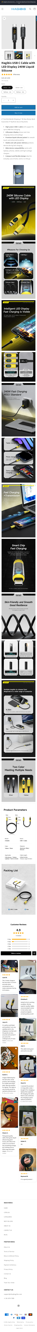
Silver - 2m (20, 88)
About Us (7, 1247)
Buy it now (18, 113)
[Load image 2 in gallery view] (18, 55)
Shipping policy (18, 1325)
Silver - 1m (7, 87)
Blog (5, 1278)
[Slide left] (2, 56)
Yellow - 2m (20, 92)
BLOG (5, 1235)
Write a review (16, 953)
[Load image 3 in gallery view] (28, 55)
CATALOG (7, 1212)
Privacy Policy (8, 1269)
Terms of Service (9, 1251)
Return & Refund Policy (11, 1256)
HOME (6, 1208)
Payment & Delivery (10, 1265)
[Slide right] (35, 56)
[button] (2, 9)
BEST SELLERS (8, 1221)
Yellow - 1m (7, 92)
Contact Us (7, 1274)
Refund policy (20, 1322)
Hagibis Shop (11, 1322)
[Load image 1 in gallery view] (9, 55)
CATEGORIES (8, 1217)
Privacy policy (29, 1322)
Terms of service (8, 1325)
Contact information (29, 1325)
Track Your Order (9, 1282)
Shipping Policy (9, 1260)
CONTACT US (8, 1230)
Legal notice (19, 1328)
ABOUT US (7, 1226)
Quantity (3, 96)
